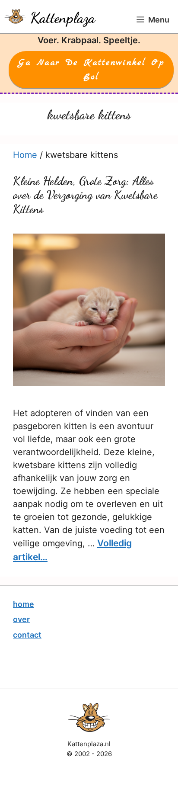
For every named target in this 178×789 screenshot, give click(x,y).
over (21, 619)
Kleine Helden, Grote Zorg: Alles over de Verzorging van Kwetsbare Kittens (85, 195)
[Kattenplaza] (15, 16)
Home (25, 155)
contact (27, 634)
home (23, 604)
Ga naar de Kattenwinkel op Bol (91, 70)
